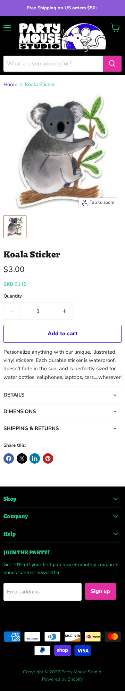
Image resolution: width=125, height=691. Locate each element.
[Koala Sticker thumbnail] (15, 227)
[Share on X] (22, 458)
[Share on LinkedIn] (35, 458)
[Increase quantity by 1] (64, 311)
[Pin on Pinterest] (48, 458)
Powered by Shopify (62, 679)
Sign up (100, 591)
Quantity (12, 296)
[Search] (112, 64)
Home (10, 85)
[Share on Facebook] (8, 458)
